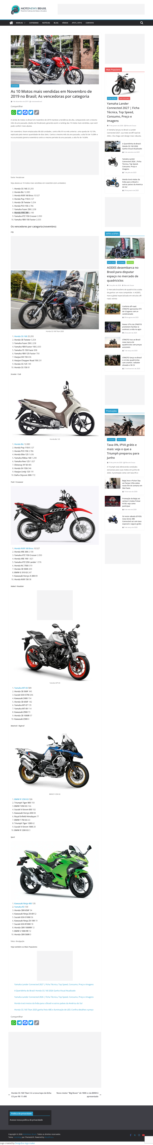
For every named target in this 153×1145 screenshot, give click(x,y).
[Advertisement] (101, 9)
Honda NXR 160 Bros (23, 548)
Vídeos (65, 23)
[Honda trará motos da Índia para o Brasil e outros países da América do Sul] (112, 185)
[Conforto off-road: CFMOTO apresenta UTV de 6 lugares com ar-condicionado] (112, 312)
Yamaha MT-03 (21, 688)
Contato (90, 23)
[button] (24, 23)
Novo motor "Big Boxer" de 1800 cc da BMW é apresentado (77, 1095)
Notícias (46, 23)
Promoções (121, 439)
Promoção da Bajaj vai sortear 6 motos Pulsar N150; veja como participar (131, 502)
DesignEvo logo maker (25, 1143)
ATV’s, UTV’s (77, 23)
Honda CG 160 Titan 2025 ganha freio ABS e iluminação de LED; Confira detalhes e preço (53, 1009)
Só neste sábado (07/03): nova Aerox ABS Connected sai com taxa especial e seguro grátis (132, 520)
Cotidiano (33, 23)
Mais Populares (124, 98)
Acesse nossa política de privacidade (26, 1120)
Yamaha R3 (19, 907)
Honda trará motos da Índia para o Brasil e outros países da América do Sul (48, 1003)
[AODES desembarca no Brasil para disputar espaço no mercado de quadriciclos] (125, 248)
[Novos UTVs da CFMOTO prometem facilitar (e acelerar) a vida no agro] (112, 329)
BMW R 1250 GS (21, 799)
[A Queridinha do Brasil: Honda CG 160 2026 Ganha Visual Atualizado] (112, 148)
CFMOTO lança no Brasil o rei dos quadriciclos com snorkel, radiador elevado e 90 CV (132, 361)
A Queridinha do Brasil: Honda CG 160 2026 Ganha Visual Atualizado (45, 990)
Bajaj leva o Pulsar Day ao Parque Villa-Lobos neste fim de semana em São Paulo (132, 484)
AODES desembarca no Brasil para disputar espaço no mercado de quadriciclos (123, 274)
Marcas (19, 23)
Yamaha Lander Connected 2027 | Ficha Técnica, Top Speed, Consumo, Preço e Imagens (54, 984)
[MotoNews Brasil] (11, 23)
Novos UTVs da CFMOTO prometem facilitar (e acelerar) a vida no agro (132, 326)
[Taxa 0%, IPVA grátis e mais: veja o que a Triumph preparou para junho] (125, 425)
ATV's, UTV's (111, 262)
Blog (56, 23)
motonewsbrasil (36, 101)
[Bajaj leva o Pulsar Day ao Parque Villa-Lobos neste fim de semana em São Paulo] (112, 486)
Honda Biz (19, 444)
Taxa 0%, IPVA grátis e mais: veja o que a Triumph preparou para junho (123, 451)
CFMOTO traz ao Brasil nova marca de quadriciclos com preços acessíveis (132, 343)
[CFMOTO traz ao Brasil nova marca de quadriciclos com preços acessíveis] (112, 345)
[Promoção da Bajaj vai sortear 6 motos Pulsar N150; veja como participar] (112, 504)
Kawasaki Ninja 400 (23, 903)
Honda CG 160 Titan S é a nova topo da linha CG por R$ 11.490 (31, 1095)
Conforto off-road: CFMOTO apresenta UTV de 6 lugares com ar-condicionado (132, 310)
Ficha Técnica (112, 98)
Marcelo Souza (131, 126)
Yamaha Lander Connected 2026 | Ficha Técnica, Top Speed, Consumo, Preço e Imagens (54, 997)
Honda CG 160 (20, 336)
